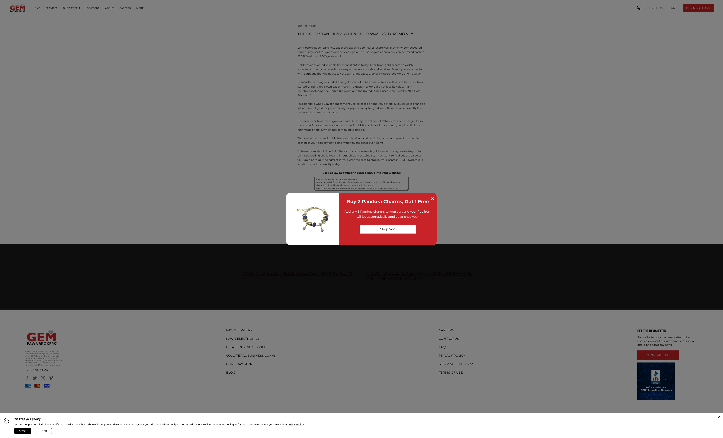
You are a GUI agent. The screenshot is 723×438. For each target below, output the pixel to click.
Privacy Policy (296, 424)
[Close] (719, 417)
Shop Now (388, 229)
